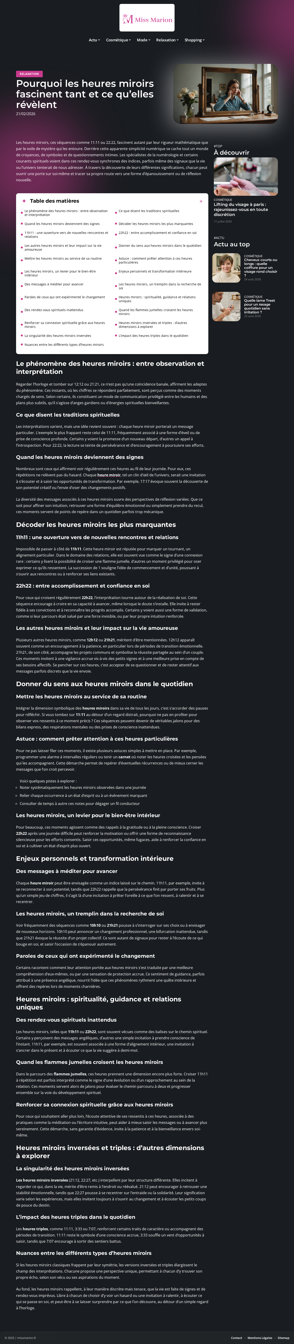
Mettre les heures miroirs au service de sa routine (63, 258)
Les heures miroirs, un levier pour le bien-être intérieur (60, 273)
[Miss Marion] (147, 17)
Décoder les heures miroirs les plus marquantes (156, 224)
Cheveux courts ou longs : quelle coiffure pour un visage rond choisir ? (260, 268)
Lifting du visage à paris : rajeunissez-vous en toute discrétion (241, 209)
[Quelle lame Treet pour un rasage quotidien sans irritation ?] (226, 306)
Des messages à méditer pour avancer (54, 284)
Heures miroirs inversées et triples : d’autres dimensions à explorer (153, 325)
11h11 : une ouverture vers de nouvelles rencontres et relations (66, 234)
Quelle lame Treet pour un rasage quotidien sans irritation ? (259, 306)
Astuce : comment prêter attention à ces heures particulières (155, 260)
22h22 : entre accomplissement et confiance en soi (158, 232)
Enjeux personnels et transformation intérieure (155, 271)
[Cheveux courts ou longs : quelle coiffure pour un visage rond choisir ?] (226, 268)
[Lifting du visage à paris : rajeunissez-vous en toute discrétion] (246, 176)
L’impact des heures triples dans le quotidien (153, 335)
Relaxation (29, 74)
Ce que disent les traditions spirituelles (149, 211)
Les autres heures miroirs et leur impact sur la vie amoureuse (63, 247)
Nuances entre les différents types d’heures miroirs (64, 344)
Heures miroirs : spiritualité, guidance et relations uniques (157, 299)
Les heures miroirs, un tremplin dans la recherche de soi (160, 286)
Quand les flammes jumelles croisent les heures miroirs (156, 312)
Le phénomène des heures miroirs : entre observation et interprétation (66, 213)
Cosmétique (223, 200)
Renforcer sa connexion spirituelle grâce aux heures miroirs (65, 325)
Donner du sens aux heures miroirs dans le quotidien (160, 245)
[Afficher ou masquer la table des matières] (141, 201)
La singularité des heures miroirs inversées (58, 335)
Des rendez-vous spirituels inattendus (54, 310)
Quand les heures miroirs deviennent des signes (62, 224)
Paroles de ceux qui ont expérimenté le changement (65, 297)
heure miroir (109, 474)
